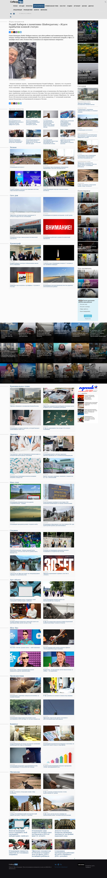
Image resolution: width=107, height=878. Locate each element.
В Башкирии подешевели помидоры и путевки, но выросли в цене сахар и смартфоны (58, 744)
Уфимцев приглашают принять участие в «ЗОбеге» (56, 574)
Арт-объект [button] (77, 6)
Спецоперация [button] (17, 10)
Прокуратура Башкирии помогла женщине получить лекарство (23, 476)
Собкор (13, 864)
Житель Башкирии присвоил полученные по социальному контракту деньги (33, 122)
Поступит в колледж (85, 306)
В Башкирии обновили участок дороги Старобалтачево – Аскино (21, 502)
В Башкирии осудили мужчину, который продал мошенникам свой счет (24, 428)
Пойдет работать (84, 309)
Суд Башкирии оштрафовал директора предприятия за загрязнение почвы (50, 141)
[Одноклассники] (12, 32)
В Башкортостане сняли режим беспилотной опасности (23, 238)
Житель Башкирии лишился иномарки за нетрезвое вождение (15, 141)
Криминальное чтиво (20, 386)
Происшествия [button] (27, 10)
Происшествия (17, 676)
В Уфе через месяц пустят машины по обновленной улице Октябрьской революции (57, 814)
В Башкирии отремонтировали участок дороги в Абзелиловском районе (58, 286)
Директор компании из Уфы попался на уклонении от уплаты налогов (67, 141)
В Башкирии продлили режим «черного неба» (24, 524)
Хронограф (15, 243)
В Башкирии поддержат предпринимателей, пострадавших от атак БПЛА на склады (24, 766)
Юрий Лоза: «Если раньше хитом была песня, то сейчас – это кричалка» (58, 670)
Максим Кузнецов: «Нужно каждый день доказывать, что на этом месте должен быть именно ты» (24, 551)
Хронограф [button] (29, 6)
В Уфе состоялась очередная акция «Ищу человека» (87, 185)
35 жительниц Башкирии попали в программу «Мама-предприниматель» (57, 766)
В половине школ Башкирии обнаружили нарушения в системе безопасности (55, 167)
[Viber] (16, 32)
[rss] (61, 864)
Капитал (14, 724)
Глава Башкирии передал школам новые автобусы (55, 190)
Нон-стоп (14, 482)
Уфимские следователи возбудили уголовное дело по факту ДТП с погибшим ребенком (87, 165)
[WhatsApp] (19, 32)
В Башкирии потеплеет (17, 167)
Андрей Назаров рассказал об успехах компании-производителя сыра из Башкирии (25, 744)
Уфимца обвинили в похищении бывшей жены (86, 103)
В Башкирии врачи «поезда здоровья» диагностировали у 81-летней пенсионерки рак (58, 454)
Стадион (14, 530)
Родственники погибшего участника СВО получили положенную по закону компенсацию (57, 502)
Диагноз (14, 434)
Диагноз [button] (91, 6)
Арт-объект (15, 580)
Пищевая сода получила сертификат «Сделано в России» (25, 286)
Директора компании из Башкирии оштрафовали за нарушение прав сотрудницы (67, 123)
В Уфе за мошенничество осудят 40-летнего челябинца (56, 428)
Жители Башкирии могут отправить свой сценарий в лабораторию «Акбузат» (22, 600)
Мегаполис (15, 772)
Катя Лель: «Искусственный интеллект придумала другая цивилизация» (22, 670)
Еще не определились (85, 311)
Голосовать (88, 316)
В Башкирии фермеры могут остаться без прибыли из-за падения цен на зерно (33, 141)
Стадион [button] (69, 6)
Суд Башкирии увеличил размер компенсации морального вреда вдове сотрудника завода (49, 124)
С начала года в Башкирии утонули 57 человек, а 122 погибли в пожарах (58, 264)
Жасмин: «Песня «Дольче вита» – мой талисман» (25, 647)
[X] (14, 32)
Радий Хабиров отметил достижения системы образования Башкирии (24, 190)
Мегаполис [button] (44, 10)
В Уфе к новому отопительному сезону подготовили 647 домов (55, 792)
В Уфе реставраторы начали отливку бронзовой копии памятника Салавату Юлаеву (58, 622)
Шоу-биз (14, 628)
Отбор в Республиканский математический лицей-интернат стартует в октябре (23, 814)
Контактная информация (61, 867)
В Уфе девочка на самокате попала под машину (57, 695)
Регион (13, 147)
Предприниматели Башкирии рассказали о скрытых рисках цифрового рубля (16, 122)
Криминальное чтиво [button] (51, 6)
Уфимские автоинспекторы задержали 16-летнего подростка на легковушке (23, 215)
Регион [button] (15, 6)
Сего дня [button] (21, 6)
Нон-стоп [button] (62, 6)
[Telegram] (21, 32)
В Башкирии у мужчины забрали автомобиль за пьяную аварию (88, 111)
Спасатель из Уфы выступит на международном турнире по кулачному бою (25, 574)
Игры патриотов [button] (39, 6)
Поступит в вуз (83, 304)
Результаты (88, 318)
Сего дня (14, 195)
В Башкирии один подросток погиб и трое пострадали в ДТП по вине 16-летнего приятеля (25, 718)
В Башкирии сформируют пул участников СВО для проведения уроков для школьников (58, 525)
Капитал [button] (36, 10)
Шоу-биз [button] (84, 6)
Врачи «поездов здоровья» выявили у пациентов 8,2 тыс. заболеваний (58, 476)
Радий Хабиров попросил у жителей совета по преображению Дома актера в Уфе (24, 622)
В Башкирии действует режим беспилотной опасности (56, 238)
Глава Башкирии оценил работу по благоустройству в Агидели (53, 600)
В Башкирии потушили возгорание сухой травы (57, 215)
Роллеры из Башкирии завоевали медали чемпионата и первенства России (55, 550)
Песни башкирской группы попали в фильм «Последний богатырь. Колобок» (56, 648)
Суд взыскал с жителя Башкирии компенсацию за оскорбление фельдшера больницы (25, 454)
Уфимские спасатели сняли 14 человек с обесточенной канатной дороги (55, 718)
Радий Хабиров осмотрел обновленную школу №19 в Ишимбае (24, 264)
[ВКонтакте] (10, 32)
